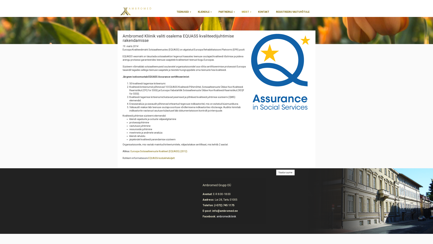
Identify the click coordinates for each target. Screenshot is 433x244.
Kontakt (263, 12)
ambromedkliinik (226, 216)
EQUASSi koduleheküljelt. (161, 158)
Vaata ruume (285, 172)
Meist (246, 12)
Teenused (183, 12)
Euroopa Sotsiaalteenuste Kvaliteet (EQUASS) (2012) (159, 151)
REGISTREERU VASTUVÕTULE (293, 12)
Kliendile (204, 12)
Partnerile (226, 12)
